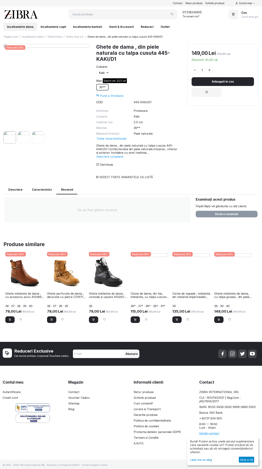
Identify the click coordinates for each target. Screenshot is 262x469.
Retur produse (194, 3)
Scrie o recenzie (226, 214)
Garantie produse (146, 415)
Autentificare (12, 392)
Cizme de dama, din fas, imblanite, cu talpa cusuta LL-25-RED (148, 295)
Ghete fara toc (75, 36)
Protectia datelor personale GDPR (157, 432)
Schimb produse (214, 3)
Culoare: (102, 66)
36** (104, 86)
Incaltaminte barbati (87, 27)
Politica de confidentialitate (152, 420)
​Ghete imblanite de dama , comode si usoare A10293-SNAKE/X (107, 295)
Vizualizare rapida (25, 284)
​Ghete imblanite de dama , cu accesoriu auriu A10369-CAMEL (24, 295)
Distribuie (106, 164)
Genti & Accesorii (121, 27)
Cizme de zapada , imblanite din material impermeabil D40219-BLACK (191, 295)
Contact (178, 3)
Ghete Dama (55, 36)
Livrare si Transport (147, 409)
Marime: (101, 81)
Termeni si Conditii (146, 437)
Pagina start (11, 36)
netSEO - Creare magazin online (89, 464)
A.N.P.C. (139, 443)
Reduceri (147, 27)
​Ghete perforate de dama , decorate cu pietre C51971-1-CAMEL (65, 295)
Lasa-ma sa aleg (201, 460)
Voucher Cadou (78, 397)
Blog (71, 409)
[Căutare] (172, 14)
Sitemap (73, 403)
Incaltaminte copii (53, 27)
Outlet (165, 27)
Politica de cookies (146, 426)
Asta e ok (246, 460)
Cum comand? (143, 403)
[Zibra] (21, 14)
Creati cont (10, 397)
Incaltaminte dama (20, 27)
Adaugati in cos (223, 81)
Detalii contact (209, 433)
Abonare (131, 354)
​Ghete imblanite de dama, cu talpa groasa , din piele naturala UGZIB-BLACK (231, 295)
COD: (99, 102)
